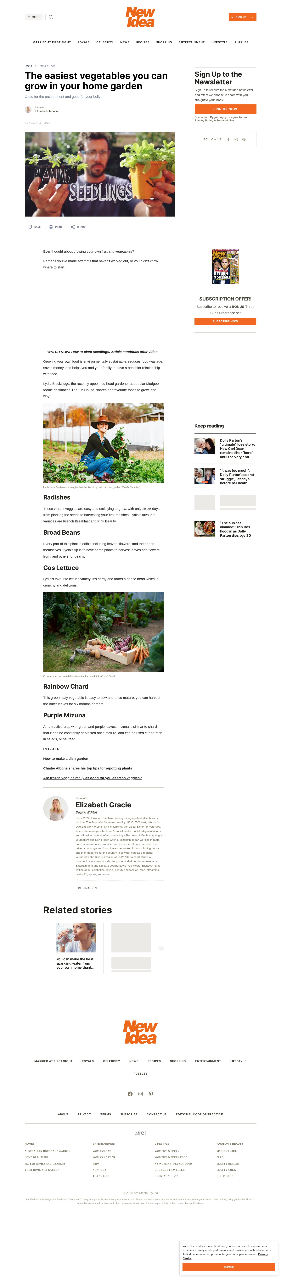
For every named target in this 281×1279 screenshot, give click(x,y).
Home (28, 65)
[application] (100, 174)
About (63, 1114)
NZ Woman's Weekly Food (173, 1163)
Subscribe (129, 1114)
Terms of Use (225, 120)
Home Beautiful (37, 1157)
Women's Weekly (167, 1151)
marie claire (227, 1151)
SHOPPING (164, 42)
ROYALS (84, 42)
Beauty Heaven (228, 1163)
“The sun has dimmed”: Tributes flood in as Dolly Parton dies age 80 (235, 529)
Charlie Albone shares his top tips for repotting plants (88, 768)
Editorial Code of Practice (199, 1114)
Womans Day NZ (104, 1157)
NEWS (124, 42)
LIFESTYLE (219, 42)
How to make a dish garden (65, 759)
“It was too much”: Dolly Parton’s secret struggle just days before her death (237, 476)
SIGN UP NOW (225, 109)
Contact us (157, 1114)
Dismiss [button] (229, 1266)
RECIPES (142, 42)
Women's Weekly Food (171, 1157)
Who (96, 1163)
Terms (105, 1114)
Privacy (84, 1114)
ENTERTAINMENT (192, 42)
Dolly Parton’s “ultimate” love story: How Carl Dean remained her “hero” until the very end (237, 448)
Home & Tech (47, 65)
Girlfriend (225, 1176)
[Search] (51, 17)
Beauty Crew (227, 1170)
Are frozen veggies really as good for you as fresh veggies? (92, 778)
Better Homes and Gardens (45, 1163)
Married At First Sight (52, 42)
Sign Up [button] (241, 17)
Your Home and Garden (42, 1170)
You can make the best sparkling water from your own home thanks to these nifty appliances (75, 963)
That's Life (101, 1176)
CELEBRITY (104, 42)
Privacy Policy (204, 120)
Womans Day (102, 1151)
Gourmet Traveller (170, 1170)
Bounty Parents (167, 1176)
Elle (220, 1157)
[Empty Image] (204, 502)
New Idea (99, 1170)
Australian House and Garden (48, 1151)
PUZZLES (241, 42)
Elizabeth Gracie (47, 111)
